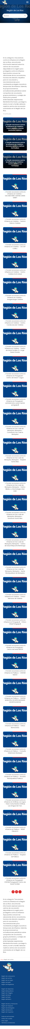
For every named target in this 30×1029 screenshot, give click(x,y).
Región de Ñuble (6, 997)
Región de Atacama (7, 1010)
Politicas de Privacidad (8, 1016)
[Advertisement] (15, 40)
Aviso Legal (5, 1020)
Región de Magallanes (8, 984)
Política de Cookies (7, 1018)
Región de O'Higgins (7, 993)
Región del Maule (6, 995)
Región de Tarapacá (7, 1006)
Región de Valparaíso (8, 989)
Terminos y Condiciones (8, 1022)
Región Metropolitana (7, 991)
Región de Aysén (6, 982)
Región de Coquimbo (7, 1012)
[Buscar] (24, 15)
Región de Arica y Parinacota (9, 1004)
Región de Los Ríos (7, 978)
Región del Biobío (6, 999)
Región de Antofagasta (8, 1008)
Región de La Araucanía (8, 976)
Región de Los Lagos (7, 980)
